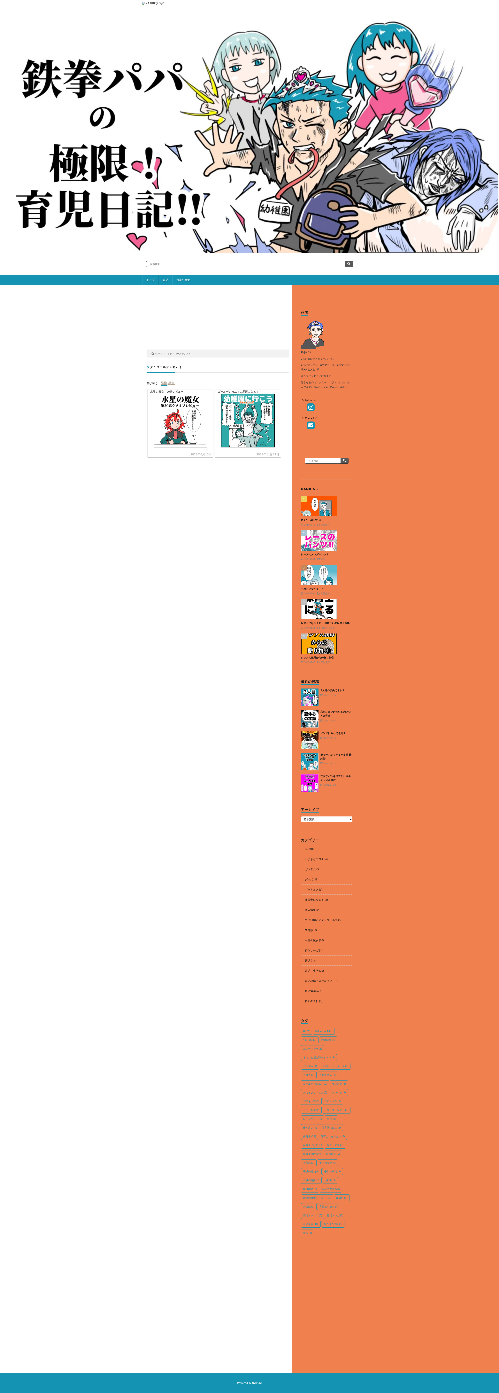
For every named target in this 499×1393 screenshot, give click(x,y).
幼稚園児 (310, 1189)
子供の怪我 (311, 1171)
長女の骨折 (312, 1001)
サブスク (339, 1083)
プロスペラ (332, 1101)
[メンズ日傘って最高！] (310, 740)
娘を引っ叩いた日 (311, 519)
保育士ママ (335, 1145)
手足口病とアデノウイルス (321, 920)
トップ (150, 279)
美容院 (308, 1206)
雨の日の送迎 (332, 1224)
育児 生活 (312, 970)
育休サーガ (312, 950)
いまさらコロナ (314, 859)
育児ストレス (312, 1215)
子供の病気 (332, 1171)
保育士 (309, 1136)
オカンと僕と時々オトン (319, 1057)
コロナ (308, 1074)
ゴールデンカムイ (315, 1083)
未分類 (309, 930)
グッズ (309, 879)
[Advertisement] (218, 318)
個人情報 (310, 909)
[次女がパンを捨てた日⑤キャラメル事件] (310, 783)
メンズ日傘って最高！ (333, 733)
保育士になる (312, 1145)
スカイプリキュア (315, 1092)
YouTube (309, 1039)
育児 (165, 279)
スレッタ (339, 1092)
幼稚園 (330, 1180)
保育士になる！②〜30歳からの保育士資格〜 (326, 623)
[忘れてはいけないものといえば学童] (310, 719)
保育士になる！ (329, 628)
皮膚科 (341, 1197)
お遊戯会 (328, 1039)
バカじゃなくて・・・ (313, 588)
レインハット (312, 1118)
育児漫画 (325, 524)
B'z (306, 849)
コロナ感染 (327, 1074)
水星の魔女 (183, 279)
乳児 (331, 1118)
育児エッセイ (328, 1206)
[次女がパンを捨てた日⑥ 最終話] (310, 761)
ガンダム (310, 869)
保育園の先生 (331, 1127)
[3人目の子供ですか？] (310, 697)
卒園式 (308, 1162)
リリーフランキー (336, 1110)
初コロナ (333, 1153)
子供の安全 (327, 1162)
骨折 (307, 1232)
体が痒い (310, 1127)
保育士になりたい (333, 1136)
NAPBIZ (257, 1382)
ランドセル (311, 1110)
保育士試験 (312, 1153)
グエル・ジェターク (335, 1066)
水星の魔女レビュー (317, 1197)
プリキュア (312, 889)
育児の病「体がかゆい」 (320, 980)
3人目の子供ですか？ (332, 690)
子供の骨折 (311, 1180)
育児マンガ (335, 1215)
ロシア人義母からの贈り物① (317, 657)
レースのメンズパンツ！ (315, 554)
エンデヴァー (312, 1048)
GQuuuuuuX (323, 1031)
